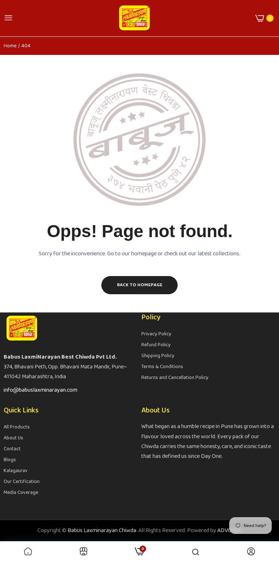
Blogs (10, 460)
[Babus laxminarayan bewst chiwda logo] (134, 18)
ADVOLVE (229, 530)
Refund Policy (156, 345)
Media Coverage (21, 492)
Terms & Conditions (162, 367)
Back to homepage (139, 285)
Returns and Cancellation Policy (175, 378)
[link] (28, 552)
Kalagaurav (16, 471)
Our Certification (22, 482)
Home (10, 46)
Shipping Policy (157, 356)
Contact (12, 449)
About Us (13, 438)
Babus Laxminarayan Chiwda (102, 530)
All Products (17, 427)
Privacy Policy (156, 334)
